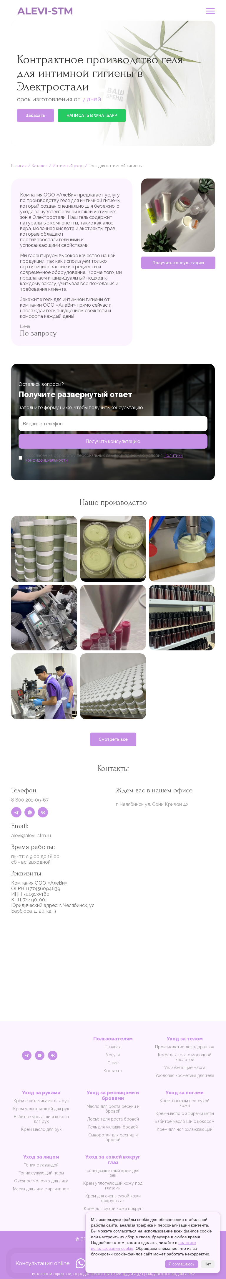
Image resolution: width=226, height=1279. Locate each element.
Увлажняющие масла (184, 1067)
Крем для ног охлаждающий (184, 1129)
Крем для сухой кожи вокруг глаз (113, 1211)
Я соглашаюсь (182, 1264)
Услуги (113, 1054)
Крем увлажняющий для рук (41, 1108)
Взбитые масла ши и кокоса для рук (41, 1119)
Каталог (39, 165)
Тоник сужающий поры (41, 1173)
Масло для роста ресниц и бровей (113, 1108)
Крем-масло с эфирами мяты (185, 1113)
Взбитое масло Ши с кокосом (185, 1121)
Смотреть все (113, 739)
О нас (113, 1062)
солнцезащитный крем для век (113, 1173)
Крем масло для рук (41, 1129)
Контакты (113, 1070)
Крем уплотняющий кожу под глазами (112, 1185)
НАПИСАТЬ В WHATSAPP (92, 115)
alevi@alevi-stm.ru (31, 835)
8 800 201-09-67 (30, 800)
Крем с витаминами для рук (41, 1100)
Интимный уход (68, 165)
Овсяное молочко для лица (41, 1181)
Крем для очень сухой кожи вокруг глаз (113, 1198)
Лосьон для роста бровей (113, 1119)
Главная (18, 165)
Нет (208, 1264)
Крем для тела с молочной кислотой (184, 1057)
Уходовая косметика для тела (184, 1075)
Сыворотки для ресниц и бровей (113, 1137)
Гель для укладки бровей (113, 1127)
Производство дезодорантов (184, 1047)
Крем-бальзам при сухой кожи (185, 1103)
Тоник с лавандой (41, 1165)
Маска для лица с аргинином (41, 1189)
